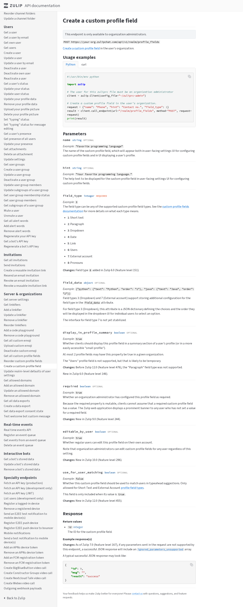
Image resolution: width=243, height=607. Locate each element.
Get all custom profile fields (22, 356)
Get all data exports (17, 401)
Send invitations (14, 265)
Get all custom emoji (17, 340)
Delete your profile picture (21, 114)
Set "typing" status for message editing (25, 127)
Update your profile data (20, 99)
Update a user (13, 58)
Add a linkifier (13, 310)
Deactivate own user (17, 73)
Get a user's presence (17, 134)
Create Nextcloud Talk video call (25, 578)
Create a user (12, 53)
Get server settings (16, 300)
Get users (10, 48)
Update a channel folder (19, 19)
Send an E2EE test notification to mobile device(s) (25, 516)
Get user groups (14, 164)
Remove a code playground (21, 335)
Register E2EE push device (21, 523)
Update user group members (23, 185)
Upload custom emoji (18, 346)
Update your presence (18, 144)
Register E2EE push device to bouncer (28, 528)
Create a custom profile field (22, 366)
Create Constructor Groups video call (28, 573)
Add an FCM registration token (24, 558)
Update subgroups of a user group (26, 190)
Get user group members (20, 200)
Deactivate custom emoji (20, 351)
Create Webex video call (19, 583)
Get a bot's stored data (19, 459)
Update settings (14, 159)
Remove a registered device (22, 509)
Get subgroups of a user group (23, 205)
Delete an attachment (18, 154)
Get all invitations (16, 260)
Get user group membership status (27, 195)
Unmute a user (13, 216)
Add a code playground (19, 330)
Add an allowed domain (19, 385)
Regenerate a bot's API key (21, 246)
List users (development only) (23, 499)
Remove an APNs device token (23, 553)
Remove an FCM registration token (27, 563)
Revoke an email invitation (21, 281)
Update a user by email (19, 63)
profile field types (132, 488)
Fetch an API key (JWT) (19, 493)
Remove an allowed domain (22, 396)
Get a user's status (16, 84)
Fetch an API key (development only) (28, 488)
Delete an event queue (18, 445)
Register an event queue (20, 435)
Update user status (16, 94)
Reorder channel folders (19, 14)
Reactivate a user (15, 78)
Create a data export (17, 406)
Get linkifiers (12, 305)
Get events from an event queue (25, 440)
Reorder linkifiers (15, 325)
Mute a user (11, 211)
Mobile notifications (17, 533)
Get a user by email (16, 37)
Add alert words (14, 226)
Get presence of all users (20, 139)
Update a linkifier (15, 315)
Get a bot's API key (16, 241)
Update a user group (17, 175)
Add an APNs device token (21, 548)
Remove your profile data (20, 104)
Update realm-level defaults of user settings (27, 373)
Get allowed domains (18, 380)
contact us (137, 593)
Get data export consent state (23, 411)
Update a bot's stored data (21, 464)
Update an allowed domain (21, 391)
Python (70, 64)
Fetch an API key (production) (23, 483)
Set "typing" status (16, 119)
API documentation (42, 5)
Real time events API (17, 430)
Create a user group (16, 170)
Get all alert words (16, 221)
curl (83, 64)
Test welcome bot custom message (27, 416)
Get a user (10, 32)
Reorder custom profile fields (23, 361)
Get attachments (15, 149)
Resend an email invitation (21, 276)
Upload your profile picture (21, 109)
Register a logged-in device (21, 504)
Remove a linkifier (15, 320)
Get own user (12, 43)
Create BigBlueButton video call (25, 568)
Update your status (16, 89)
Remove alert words (17, 231)
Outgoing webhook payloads (23, 588)
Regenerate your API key (20, 236)
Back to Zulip (16, 598)
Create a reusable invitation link (25, 270)
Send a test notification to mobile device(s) (26, 540)
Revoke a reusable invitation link (25, 286)
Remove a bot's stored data (22, 469)
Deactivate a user (15, 68)
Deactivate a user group (19, 180)
